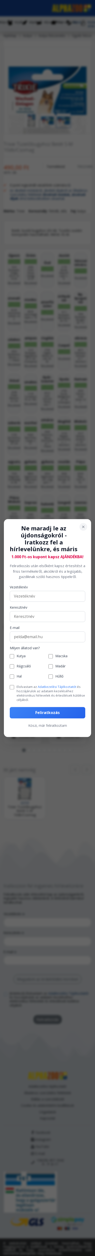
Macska (61, 656)
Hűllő (59, 677)
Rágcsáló (24, 666)
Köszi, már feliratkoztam (47, 725)
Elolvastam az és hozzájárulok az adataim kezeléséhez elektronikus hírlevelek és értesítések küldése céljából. (51, 693)
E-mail (14, 628)
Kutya (21, 656)
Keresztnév (18, 608)
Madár (60, 666)
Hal (19, 677)
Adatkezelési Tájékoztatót (57, 687)
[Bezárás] (83, 527)
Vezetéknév (19, 587)
